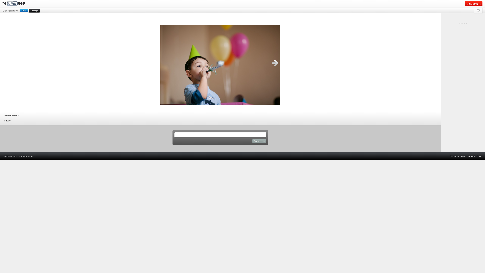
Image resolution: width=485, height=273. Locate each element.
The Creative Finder (474, 156)
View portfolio (474, 3)
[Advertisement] (463, 40)
